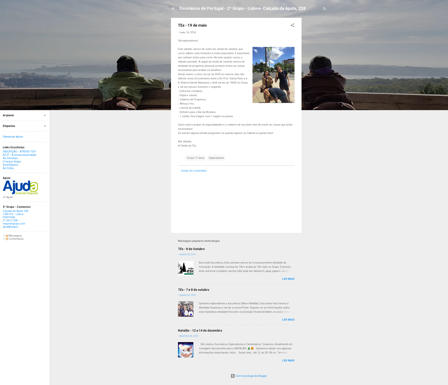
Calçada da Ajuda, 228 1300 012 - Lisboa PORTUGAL (15, 214)
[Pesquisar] (325, 9)
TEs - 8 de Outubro (191, 249)
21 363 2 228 (10, 220)
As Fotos (8, 168)
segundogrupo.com (14, 223)
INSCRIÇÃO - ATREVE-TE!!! (19, 151)
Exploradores (216, 157)
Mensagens (15, 235)
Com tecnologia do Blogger (251, 375)
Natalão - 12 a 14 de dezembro (200, 330)
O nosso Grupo (12, 161)
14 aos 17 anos (195, 157)
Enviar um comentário (194, 170)
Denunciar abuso (13, 136)
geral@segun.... (11, 226)
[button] (292, 26)
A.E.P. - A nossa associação (19, 155)
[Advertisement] (315, 70)
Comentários (16, 238)
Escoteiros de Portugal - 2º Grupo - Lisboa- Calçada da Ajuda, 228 (242, 8)
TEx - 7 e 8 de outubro (193, 290)
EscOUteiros (10, 165)
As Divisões (10, 158)
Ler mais (288, 278)
